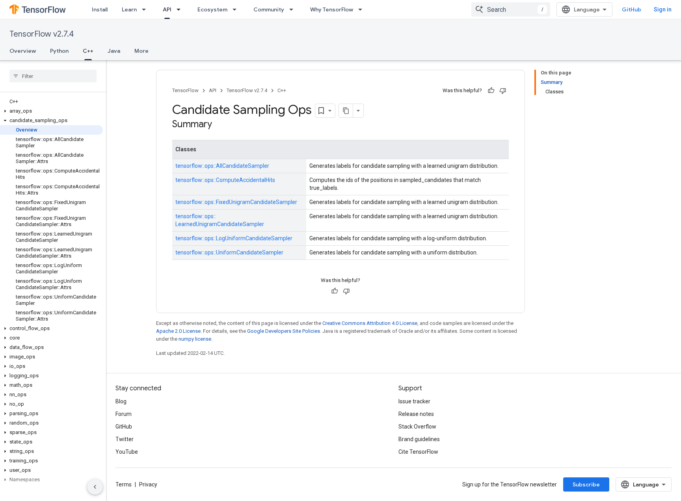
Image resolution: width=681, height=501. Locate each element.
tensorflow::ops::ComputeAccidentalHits (225, 180)
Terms (123, 484)
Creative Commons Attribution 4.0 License (369, 323)
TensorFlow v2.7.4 (41, 34)
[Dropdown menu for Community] (293, 9)
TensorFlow (185, 90)
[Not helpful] (503, 90)
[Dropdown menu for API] (180, 9)
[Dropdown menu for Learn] (146, 9)
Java (114, 50)
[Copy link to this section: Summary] (220, 125)
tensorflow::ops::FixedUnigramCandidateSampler (236, 202)
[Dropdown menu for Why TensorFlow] (362, 9)
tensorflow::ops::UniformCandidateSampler (229, 252)
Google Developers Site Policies (283, 331)
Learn (129, 9)
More (141, 50)
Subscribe (586, 484)
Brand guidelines (419, 439)
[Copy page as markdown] (346, 110)
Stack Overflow (417, 426)
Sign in (663, 9)
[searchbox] (53, 76)
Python (59, 50)
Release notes (416, 414)
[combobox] (510, 9)
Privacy (148, 484)
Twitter (124, 439)
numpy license (195, 339)
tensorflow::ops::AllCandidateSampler (222, 166)
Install (100, 9)
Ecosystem (212, 9)
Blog (121, 401)
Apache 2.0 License (178, 331)
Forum (123, 414)
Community (268, 9)
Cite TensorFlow (418, 452)
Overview (22, 50)
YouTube (126, 452)
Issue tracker (414, 401)
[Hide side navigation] (95, 487)
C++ (88, 50)
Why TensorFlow (331, 9)
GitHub (631, 9)
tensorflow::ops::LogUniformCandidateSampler (233, 238)
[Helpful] (491, 90)
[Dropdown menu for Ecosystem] (236, 9)
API (167, 9)
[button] (51, 111)
